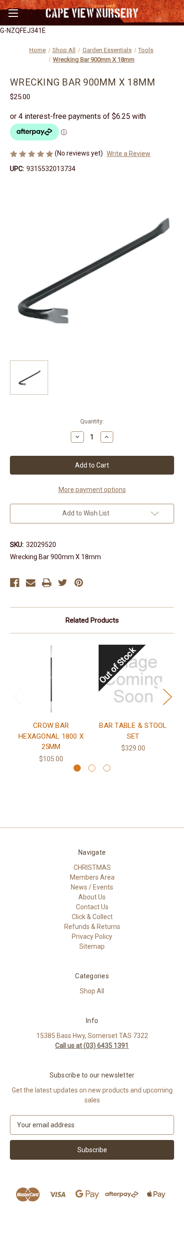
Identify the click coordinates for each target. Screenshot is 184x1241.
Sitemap (92, 946)
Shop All (92, 991)
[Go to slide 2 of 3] (91, 768)
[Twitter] (62, 582)
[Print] (46, 582)
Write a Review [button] (129, 153)
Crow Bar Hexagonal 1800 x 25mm (51, 736)
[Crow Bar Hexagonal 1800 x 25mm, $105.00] (51, 679)
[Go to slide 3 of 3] (106, 768)
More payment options (92, 489)
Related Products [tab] (92, 620)
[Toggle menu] (13, 13)
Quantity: (92, 421)
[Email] (30, 582)
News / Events (92, 887)
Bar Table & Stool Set (133, 731)
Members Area (92, 877)
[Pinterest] (79, 582)
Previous (17, 696)
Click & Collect (92, 917)
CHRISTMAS (92, 867)
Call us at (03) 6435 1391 (92, 1045)
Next (167, 696)
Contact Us (92, 907)
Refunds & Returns (92, 926)
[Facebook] (14, 582)
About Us (92, 897)
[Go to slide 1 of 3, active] (77, 768)
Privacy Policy (92, 936)
